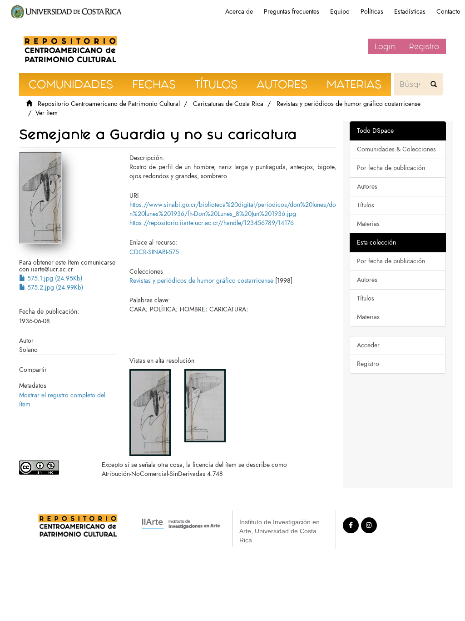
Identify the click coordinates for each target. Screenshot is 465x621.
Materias (368, 224)
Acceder (368, 345)
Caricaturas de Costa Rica (228, 104)
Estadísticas (409, 11)
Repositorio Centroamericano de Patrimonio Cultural (109, 104)
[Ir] (434, 84)
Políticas (372, 11)
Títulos (365, 205)
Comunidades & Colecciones (396, 149)
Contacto (448, 11)
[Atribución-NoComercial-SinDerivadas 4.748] (53, 468)
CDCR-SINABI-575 (154, 252)
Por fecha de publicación (391, 168)
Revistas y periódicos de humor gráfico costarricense (348, 104)
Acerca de (239, 11)
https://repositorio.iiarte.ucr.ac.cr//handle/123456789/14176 (211, 223)
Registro (424, 46)
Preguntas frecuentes (291, 11)
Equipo (340, 11)
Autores (367, 186)
